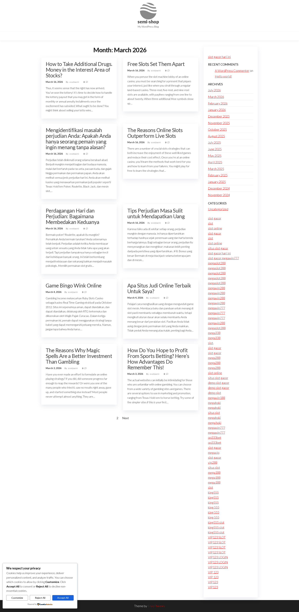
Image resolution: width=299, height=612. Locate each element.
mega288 (214, 358)
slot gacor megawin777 (223, 258)
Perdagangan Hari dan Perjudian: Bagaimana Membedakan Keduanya (72, 216)
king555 (213, 492)
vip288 (212, 462)
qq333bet (214, 437)
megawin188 (216, 398)
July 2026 (214, 90)
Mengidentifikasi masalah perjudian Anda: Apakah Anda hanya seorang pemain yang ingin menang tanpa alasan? (78, 138)
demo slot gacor (218, 383)
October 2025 (217, 129)
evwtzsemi (74, 82)
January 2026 (217, 110)
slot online (215, 228)
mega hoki (214, 423)
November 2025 (219, 123)
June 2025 (215, 149)
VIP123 (213, 582)
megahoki (214, 403)
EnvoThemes (156, 606)
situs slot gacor (218, 248)
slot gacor (214, 218)
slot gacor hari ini (219, 57)
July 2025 (214, 142)
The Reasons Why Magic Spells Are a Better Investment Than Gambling (79, 356)
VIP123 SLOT (217, 537)
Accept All (63, 597)
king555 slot (216, 522)
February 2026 (218, 103)
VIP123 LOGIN (218, 557)
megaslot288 (217, 263)
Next (125, 418)
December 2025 (219, 116)
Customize (17, 597)
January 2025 (217, 182)
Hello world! (223, 76)
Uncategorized (218, 209)
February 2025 (218, 175)
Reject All (40, 597)
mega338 (214, 333)
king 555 (213, 507)
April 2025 (215, 162)
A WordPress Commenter (232, 71)
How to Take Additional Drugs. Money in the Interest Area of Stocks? (79, 69)
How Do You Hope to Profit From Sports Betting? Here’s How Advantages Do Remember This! (158, 358)
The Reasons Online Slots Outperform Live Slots (155, 133)
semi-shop (148, 21)
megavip (213, 452)
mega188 (214, 472)
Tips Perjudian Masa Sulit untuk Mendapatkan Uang (156, 213)
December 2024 (219, 188)
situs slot (214, 413)
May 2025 (214, 156)
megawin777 (216, 308)
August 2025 (216, 136)
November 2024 (219, 195)
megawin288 (216, 288)
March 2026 (216, 97)
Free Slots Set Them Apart (156, 64)
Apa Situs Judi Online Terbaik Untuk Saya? (159, 288)
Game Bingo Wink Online (74, 285)
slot (210, 223)
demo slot (214, 393)
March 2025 (216, 169)
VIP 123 (213, 572)
